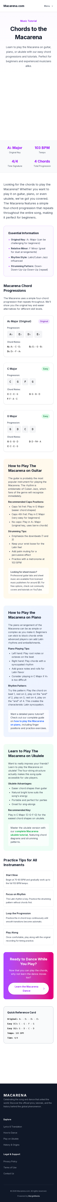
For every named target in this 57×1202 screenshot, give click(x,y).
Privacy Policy (10, 1161)
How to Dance (10, 1132)
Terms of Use (10, 1167)
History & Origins (11, 1145)
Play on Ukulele (11, 1138)
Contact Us (9, 1173)
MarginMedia (34, 1196)
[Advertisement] (28, 98)
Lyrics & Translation (13, 1126)
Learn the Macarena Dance (26, 988)
